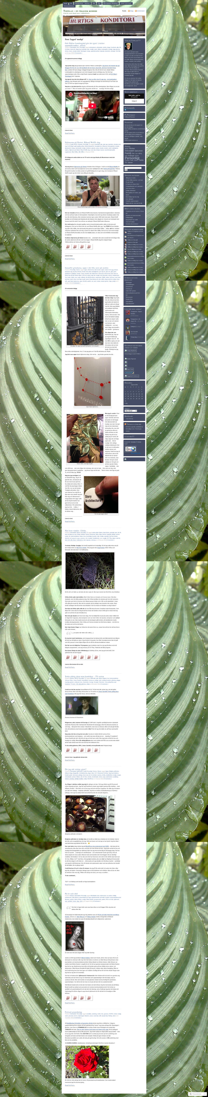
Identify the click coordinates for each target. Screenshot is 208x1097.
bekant (116, 269)
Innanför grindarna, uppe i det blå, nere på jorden (86, 268)
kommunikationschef (115, 897)
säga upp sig (116, 49)
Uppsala (102, 51)
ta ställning (115, 776)
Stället (103, 277)
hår (120, 47)
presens (82, 538)
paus (78, 538)
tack (119, 277)
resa (76, 277)
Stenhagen (83, 51)
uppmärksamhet (95, 51)
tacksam (67, 279)
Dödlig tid (133, 326)
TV (89, 144)
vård (81, 901)
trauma (102, 150)
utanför (89, 281)
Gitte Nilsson (75, 897)
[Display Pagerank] (130, 358)
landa (66, 275)
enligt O (139, 326)
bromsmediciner (114, 678)
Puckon (95, 771)
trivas (117, 279)
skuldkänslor (96, 538)
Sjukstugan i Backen (83, 1015)
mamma (99, 775)
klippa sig (78, 49)
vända (98, 281)
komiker (107, 897)
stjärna (67, 150)
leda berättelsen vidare (77, 536)
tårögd (98, 150)
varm (95, 281)
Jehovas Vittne (69, 680)
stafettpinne (115, 148)
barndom (110, 144)
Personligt (82, 47)
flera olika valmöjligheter (92, 271)
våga (110, 281)
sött (81, 776)
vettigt (85, 778)
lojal (92, 275)
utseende (107, 51)
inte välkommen (94, 273)
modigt (91, 49)
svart (116, 277)
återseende (98, 269)
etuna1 (129, 269)
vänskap (93, 540)
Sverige (91, 682)
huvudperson (98, 146)
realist (72, 277)
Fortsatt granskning (73, 1012)
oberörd (67, 538)
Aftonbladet (94, 895)
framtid (67, 775)
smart (70, 51)
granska (106, 1013)
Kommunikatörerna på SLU (133, 293)
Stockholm (86, 682)
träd (99, 279)
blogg (108, 47)
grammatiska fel (83, 897)
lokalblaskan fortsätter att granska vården (80, 1023)
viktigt (87, 684)
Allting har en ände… (131, 178)
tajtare (114, 538)
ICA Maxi (67, 49)
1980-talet (93, 678)
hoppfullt (109, 534)
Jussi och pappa (130, 221)
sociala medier (76, 51)
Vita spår (135, 240)
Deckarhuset (129, 286)
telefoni (67, 778)
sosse (91, 1015)
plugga (118, 680)
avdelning (94, 1013)
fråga (100, 534)
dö (120, 532)
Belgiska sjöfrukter (114, 771)
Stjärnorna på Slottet (80, 166)
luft (94, 275)
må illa (103, 775)
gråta (82, 146)
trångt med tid (108, 279)
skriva (66, 51)
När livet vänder (113, 536)
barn (116, 532)
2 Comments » (78, 1017)
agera (85, 269)
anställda (88, 1013)
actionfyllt (97, 144)
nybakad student (106, 680)
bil (118, 532)
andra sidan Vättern (97, 532)
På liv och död (71, 893)
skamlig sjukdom (69, 682)
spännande (98, 277)
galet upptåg (77, 146)
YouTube (118, 51)
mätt (98, 536)
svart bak (95, 1015)
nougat (119, 775)
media (115, 1013)
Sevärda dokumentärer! (132, 224)
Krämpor (80, 144)
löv (69, 536)
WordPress (90, 778)
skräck (106, 148)
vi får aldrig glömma (81, 684)
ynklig (113, 281)
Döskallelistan (69, 6)
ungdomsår (68, 152)
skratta (89, 776)
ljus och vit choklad (92, 775)
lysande (94, 536)
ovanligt (110, 49)
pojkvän (93, 148)
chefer (99, 1013)
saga (79, 277)
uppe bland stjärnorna (73, 281)
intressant (101, 273)
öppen (102, 269)
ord (71, 538)
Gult (136, 153)
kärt (112, 273)
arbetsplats (99, 47)
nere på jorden (104, 275)
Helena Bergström (89, 146)
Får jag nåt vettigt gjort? (75, 769)
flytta (97, 534)
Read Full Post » (70, 133)
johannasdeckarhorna (133, 256)
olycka (110, 275)
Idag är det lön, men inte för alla (134, 203)
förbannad (100, 773)
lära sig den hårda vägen (74, 275)
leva (85, 536)
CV (71, 3)
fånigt (78, 534)
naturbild (106, 536)
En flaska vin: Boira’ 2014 (132, 184)
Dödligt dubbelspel (130, 190)
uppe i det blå (83, 281)
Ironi (126, 156)
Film (78, 47)
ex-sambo (109, 895)
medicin (72, 899)
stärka (107, 277)
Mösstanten (135, 315)
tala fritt (118, 538)
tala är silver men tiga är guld (77, 279)
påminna (113, 680)
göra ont (108, 271)
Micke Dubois (78, 899)
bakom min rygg (109, 269)
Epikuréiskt (80, 771)
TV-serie (73, 684)
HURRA (111, 1013)
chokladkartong (83, 773)
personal (71, 1015)
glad (112, 271)
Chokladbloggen (130, 284)
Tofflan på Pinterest (130, 117)
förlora (87, 534)
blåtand (67, 773)
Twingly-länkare (134, 424)
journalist (102, 897)
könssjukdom (111, 146)
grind (115, 271)
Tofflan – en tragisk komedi (80, 10)
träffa (102, 279)
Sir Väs (85, 776)
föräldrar (83, 534)
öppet (107, 771)
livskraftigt (89, 536)
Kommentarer (141, 11)
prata (97, 148)
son (101, 538)
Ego (99, 3)
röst (86, 538)
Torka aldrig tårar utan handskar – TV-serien (84, 676)
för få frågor (70, 146)
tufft (66, 281)
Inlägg (131, 11)
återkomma (91, 269)
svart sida (93, 150)
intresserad (107, 273)
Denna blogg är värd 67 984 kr (133, 353)
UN (94, 3)
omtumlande (68, 776)
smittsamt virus (78, 682)
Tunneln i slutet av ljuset (132, 201)
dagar (89, 773)
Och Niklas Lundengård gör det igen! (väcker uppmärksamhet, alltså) (85, 44)
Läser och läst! (126, 3)
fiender (84, 271)
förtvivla (79, 271)
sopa (104, 776)
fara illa (75, 271)
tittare (74, 540)
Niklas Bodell (89, 899)
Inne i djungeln (129, 199)
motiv (100, 680)
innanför (87, 273)
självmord (116, 899)
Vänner (78, 269)
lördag (73, 148)
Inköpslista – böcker (82, 3)
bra (108, 678)
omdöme (88, 148)
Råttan (78, 776)
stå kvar (112, 277)
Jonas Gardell (77, 680)
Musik (78, 532)
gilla (118, 47)
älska (100, 678)
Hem (65, 3)
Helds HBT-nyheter (131, 290)
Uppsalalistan (129, 301)
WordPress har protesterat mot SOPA (97, 846)
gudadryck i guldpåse (70, 273)
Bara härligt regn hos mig (132, 196)
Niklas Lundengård (103, 49)
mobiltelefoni (109, 775)
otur (66, 277)
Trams (141, 160)
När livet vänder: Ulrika (75, 530)
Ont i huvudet (134, 331)
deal (66, 534)
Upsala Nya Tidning (107, 1015)
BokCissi (134, 333)
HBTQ (75, 144)
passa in (74, 538)
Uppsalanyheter (130, 303)
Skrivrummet (129, 297)
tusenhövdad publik (110, 150)
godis (70, 775)
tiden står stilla (68, 540)
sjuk (66, 901)
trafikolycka (80, 540)
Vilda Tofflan (75, 152)
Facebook (113, 47)
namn (95, 49)
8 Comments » (104, 684)
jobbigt (113, 534)
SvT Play (109, 538)
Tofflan (129, 231)
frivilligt (114, 895)
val (92, 281)
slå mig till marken (90, 277)
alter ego (105, 144)
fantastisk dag (68, 271)
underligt (71, 778)
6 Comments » (76, 283)
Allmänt (127, 148)
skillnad (83, 277)
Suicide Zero (129, 299)
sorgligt (104, 538)
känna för (72, 49)
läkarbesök (68, 148)
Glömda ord (129, 288)
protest (74, 776)
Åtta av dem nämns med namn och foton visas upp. (92, 1029)
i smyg (82, 273)
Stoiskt (136, 160)
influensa (104, 146)
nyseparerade (97, 899)
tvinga (88, 51)
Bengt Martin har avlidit (132, 219)
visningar (112, 51)
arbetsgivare (92, 47)
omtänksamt (115, 275)
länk (88, 49)
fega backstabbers (114, 773)
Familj (71, 144)
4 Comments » (78, 53)
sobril (110, 148)
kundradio (84, 49)
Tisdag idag (134, 337)
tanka (87, 279)
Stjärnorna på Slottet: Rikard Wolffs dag (82, 142)
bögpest (104, 678)
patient (103, 899)
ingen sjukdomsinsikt (93, 897)
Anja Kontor (106, 532)
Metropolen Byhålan (110, 3)
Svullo (74, 901)
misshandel (78, 148)
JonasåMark (84, 680)
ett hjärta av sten (72, 534)
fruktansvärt (68, 897)
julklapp (80, 775)
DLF (96, 773)
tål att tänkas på (93, 279)
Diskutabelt (73, 47)
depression (103, 895)
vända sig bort (104, 281)
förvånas (105, 773)
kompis (117, 146)
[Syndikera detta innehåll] (125, 424)
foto (102, 1013)
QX (127, 295)
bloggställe (75, 773)
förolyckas (92, 534)
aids (101, 144)
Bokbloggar (129, 282)
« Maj (126, 403)
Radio (131, 160)
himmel (104, 534)
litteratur (67, 899)
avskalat (112, 532)
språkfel (70, 901)
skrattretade (95, 776)
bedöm (105, 47)
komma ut (91, 680)
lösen (84, 775)
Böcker (72, 678)
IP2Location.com (136, 453)
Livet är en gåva (86, 275)
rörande (101, 148)
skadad (90, 538)
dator (92, 773)
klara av (116, 273)
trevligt (114, 279)
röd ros (76, 1015)
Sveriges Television (99, 682)
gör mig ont (102, 271)
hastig (78, 273)
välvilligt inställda (78, 778)
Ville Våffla (81, 152)
